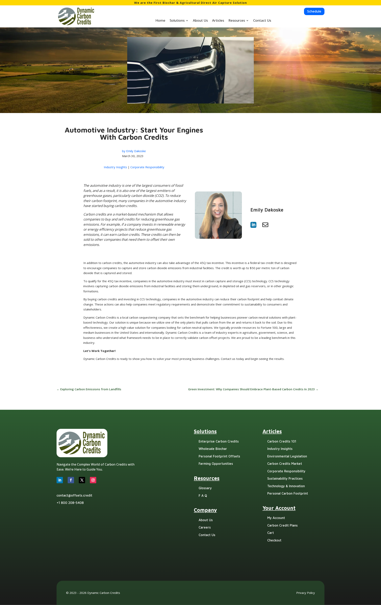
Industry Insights (115, 167)
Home (160, 21)
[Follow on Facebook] (71, 480)
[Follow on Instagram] (93, 480)
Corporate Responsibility (147, 167)
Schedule (314, 11)
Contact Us (262, 21)
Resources (236, 21)
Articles (218, 21)
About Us (200, 21)
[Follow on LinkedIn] (60, 480)
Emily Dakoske (136, 151)
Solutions (177, 21)
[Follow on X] (82, 480)
